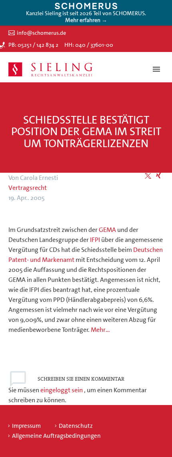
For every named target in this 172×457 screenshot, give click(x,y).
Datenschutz (76, 426)
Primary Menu (156, 69)
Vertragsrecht (27, 188)
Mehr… (100, 329)
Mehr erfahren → (86, 20)
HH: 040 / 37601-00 (88, 44)
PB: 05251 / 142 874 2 (33, 44)
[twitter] (148, 176)
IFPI (95, 239)
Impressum (26, 426)
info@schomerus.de (41, 32)
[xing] (158, 176)
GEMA (107, 230)
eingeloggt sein (62, 390)
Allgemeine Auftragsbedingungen (56, 436)
